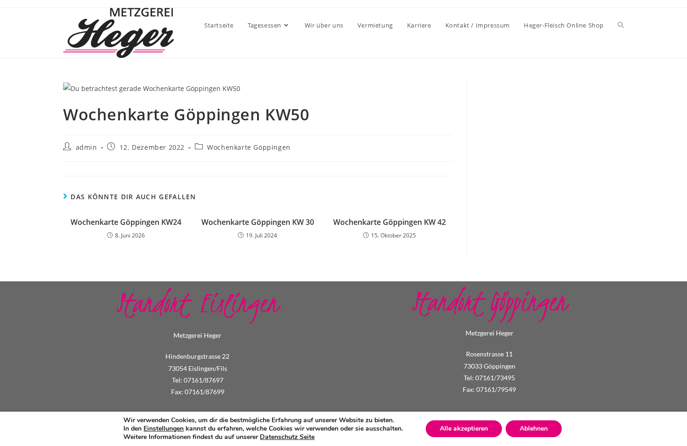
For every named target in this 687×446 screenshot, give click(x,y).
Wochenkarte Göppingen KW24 (126, 222)
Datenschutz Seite (287, 436)
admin (86, 147)
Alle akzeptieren (464, 428)
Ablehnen (534, 428)
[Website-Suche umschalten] (621, 25)
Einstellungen (163, 429)
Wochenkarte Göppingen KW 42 (389, 222)
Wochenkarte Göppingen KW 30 (257, 222)
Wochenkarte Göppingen (249, 147)
